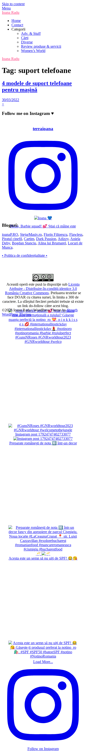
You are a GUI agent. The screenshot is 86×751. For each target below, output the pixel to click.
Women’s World (33, 51)
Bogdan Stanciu (24, 243)
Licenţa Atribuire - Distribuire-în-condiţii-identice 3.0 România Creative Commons (42, 288)
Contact (17, 25)
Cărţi (24, 38)
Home (16, 21)
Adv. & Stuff (31, 33)
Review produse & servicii (41, 46)
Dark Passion (46, 239)
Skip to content (13, 4)
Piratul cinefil (12, 239)
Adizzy (63, 239)
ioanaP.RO (10, 234)
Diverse (27, 42)
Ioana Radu (10, 12)
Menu (6, 8)
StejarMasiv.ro (31, 234)
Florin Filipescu (55, 234)
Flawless (75, 234)
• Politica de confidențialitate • (24, 255)
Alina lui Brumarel (52, 243)
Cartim (29, 239)
